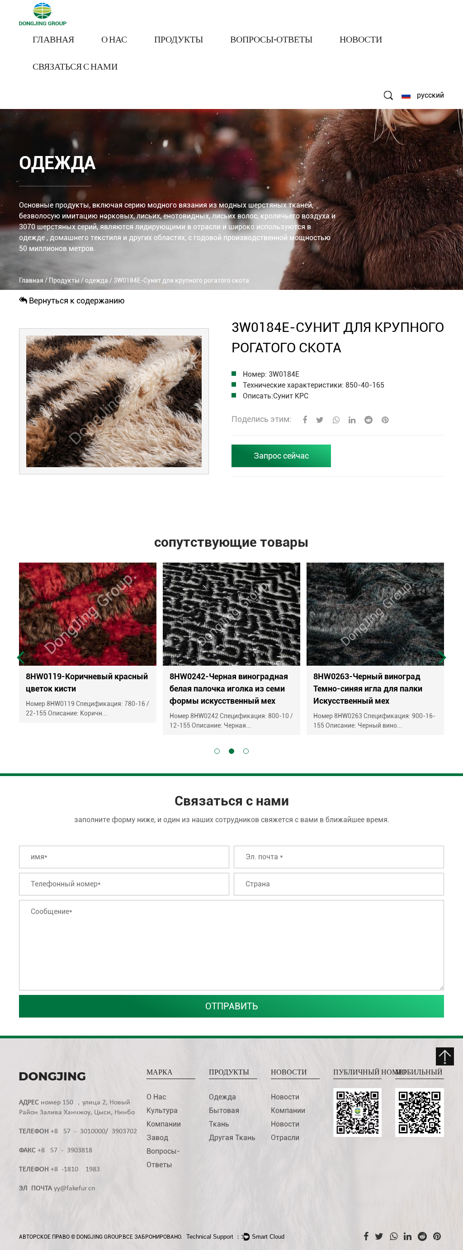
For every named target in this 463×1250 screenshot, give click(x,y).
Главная (53, 40)
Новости (361, 40)
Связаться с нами (75, 67)
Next (442, 656)
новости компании (372, 53)
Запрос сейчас (281, 455)
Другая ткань (232, 1137)
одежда (168, 53)
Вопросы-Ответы (271, 40)
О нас (114, 40)
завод (157, 1137)
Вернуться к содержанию (76, 300)
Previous (20, 656)
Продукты (178, 40)
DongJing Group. (99, 1237)
